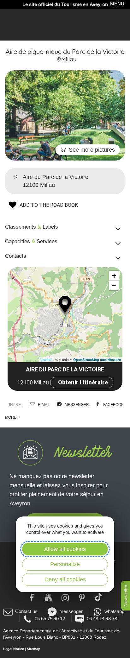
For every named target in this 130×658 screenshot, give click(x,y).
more (11, 417)
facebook (113, 404)
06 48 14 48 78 (102, 618)
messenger (76, 404)
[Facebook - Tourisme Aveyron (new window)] (32, 597)
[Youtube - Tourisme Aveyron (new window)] (48, 597)
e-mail (43, 404)
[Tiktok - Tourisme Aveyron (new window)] (98, 597)
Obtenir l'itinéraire (83, 382)
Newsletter (125, 596)
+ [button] (114, 276)
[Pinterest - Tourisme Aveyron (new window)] (82, 597)
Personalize (65, 564)
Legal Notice (13, 649)
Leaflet (46, 359)
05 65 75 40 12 (50, 618)
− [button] (114, 285)
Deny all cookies (65, 579)
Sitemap (33, 649)
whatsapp (114, 611)
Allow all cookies (65, 549)
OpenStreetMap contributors (97, 359)
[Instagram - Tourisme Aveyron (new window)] (65, 597)
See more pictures (92, 150)
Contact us (26, 611)
